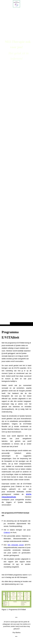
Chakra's (7, 532)
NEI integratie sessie (16, 545)
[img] (16, 166)
